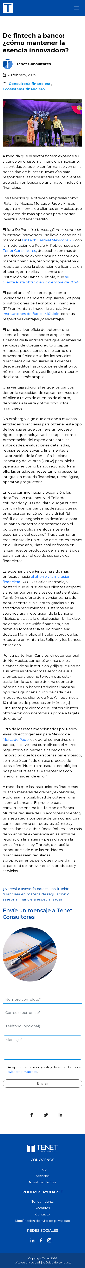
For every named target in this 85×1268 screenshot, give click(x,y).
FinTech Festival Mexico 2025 (48, 240)
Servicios (42, 1176)
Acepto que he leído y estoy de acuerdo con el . (44, 1069)
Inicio (42, 1169)
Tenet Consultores (19, 251)
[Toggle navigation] (76, 8)
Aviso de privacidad (27, 1262)
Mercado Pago (16, 739)
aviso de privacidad (22, 1072)
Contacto (42, 1214)
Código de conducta (57, 1262)
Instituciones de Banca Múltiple (31, 314)
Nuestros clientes (42, 1182)
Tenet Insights (42, 1201)
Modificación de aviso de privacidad (42, 1221)
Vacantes (42, 1208)
